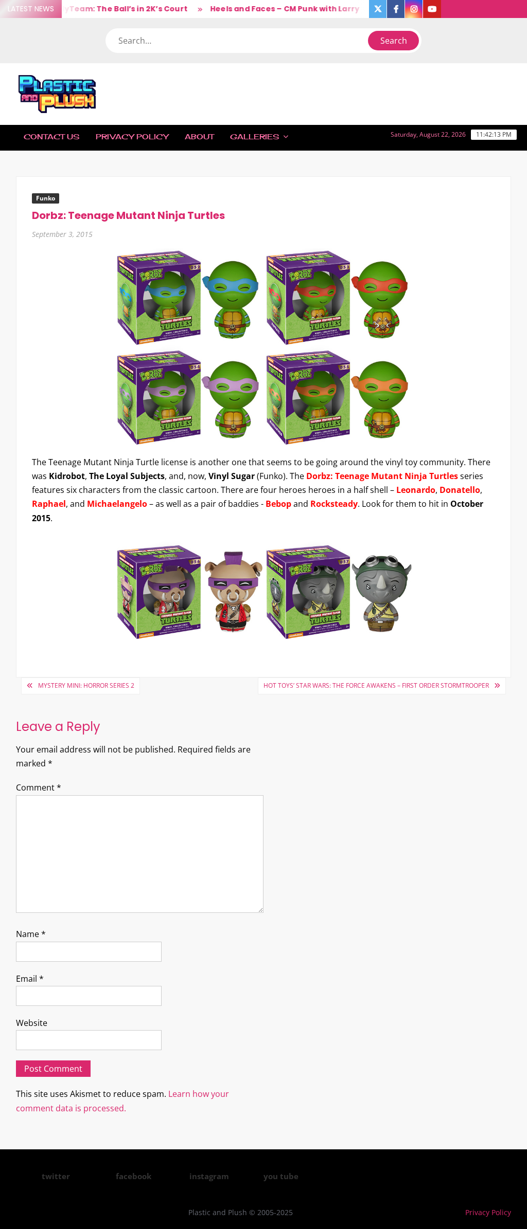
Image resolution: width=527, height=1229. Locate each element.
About (199, 136)
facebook (133, 1176)
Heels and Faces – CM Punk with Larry (271, 9)
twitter (56, 1176)
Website (31, 1023)
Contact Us (51, 136)
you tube (281, 1176)
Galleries (254, 136)
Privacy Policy (132, 136)
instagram (209, 1176)
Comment (38, 787)
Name (31, 934)
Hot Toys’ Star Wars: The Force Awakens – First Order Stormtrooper (376, 685)
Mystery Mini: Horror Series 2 (86, 685)
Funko (45, 198)
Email (30, 978)
